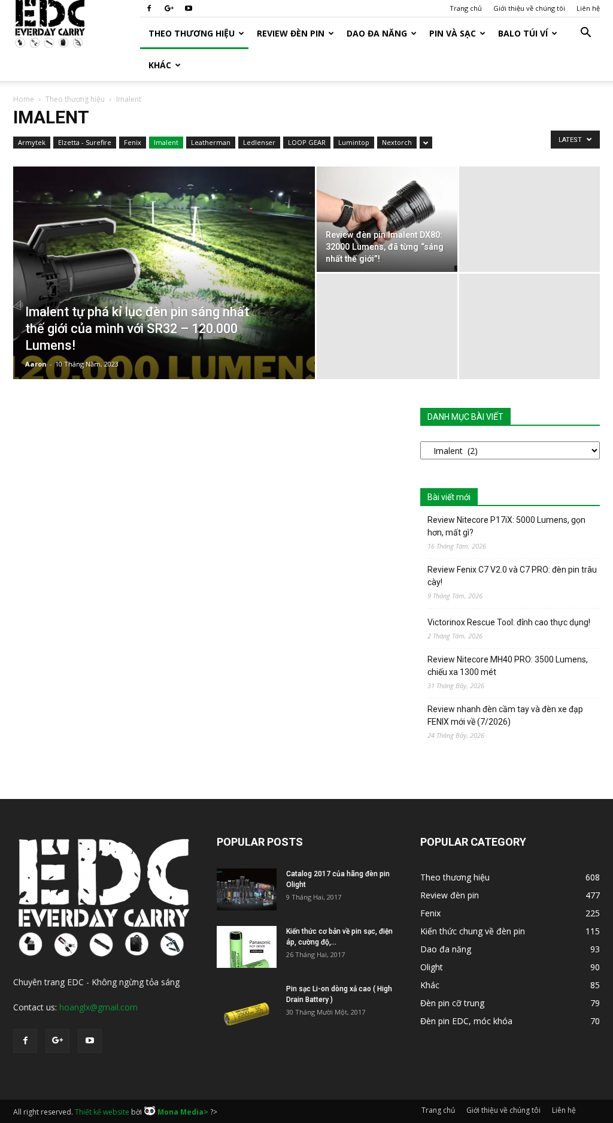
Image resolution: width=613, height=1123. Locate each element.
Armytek (31, 142)
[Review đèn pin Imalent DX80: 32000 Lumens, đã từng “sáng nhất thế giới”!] (387, 219)
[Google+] (169, 8)
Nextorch (397, 142)
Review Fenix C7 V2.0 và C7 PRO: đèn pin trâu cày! (512, 576)
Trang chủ (466, 8)
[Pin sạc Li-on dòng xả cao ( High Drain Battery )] (247, 1004)
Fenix (132, 142)
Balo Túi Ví (523, 33)
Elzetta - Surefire (84, 142)
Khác (159, 65)
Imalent (166, 142)
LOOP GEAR (307, 142)
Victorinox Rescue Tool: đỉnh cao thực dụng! (508, 622)
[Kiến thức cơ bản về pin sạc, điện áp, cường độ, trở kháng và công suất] (247, 947)
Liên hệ (588, 8)
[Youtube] (189, 8)
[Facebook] (149, 8)
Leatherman (210, 142)
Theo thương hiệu (191, 33)
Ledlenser (259, 142)
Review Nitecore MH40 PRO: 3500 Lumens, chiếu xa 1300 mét (507, 666)
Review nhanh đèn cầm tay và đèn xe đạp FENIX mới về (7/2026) (505, 715)
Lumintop (353, 142)
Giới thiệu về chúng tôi (529, 8)
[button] (585, 34)
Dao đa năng (377, 33)
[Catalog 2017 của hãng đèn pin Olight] (247, 889)
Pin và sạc (452, 33)
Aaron (36, 363)
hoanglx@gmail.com (98, 1007)
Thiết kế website (102, 1112)
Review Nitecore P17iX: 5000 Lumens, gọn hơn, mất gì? (506, 526)
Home (23, 99)
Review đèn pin (290, 33)
